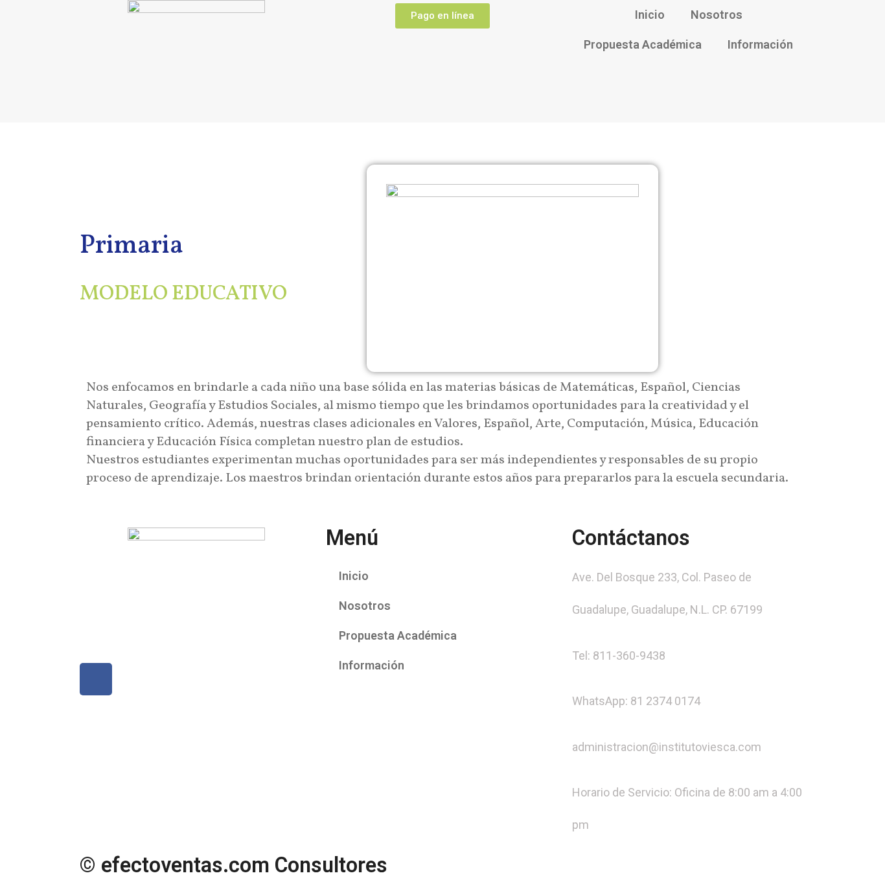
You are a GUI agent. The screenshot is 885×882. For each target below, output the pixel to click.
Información (760, 44)
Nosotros (716, 14)
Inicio (650, 14)
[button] (442, 16)
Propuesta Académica (643, 44)
